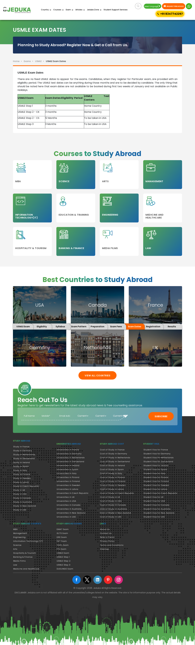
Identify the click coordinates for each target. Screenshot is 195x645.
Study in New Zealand (24, 506)
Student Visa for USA (154, 501)
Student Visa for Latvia (155, 489)
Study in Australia (22, 502)
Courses (57, 9)
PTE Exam (61, 549)
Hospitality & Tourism (24, 553)
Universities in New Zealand (71, 513)
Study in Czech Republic (26, 486)
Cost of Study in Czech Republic (117, 493)
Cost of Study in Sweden (113, 485)
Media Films (19, 561)
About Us (105, 529)
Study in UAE (19, 510)
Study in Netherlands (24, 454)
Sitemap (104, 549)
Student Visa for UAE (154, 517)
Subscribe (161, 416)
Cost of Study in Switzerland (115, 461)
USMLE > (40, 61)
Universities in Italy (67, 473)
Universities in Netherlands (71, 457)
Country (45, 9)
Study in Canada (22, 498)
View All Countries (97, 375)
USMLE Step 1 (63, 557)
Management (20, 533)
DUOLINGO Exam (65, 569)
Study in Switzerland (24, 458)
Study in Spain (21, 466)
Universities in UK (66, 497)
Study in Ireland (21, 462)
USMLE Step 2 (64, 561)
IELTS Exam (62, 533)
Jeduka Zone (93, 9)
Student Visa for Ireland (156, 465)
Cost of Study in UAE (110, 517)
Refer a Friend (107, 537)
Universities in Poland (68, 477)
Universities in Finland (68, 481)
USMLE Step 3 (63, 565)
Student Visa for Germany (157, 453)
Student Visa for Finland (156, 481)
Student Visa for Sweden (156, 485)
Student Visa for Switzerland (158, 461)
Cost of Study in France (112, 449)
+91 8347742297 (171, 14)
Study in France (21, 446)
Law (15, 565)
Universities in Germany (69, 453)
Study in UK (19, 490)
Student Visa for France (156, 449)
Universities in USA (66, 501)
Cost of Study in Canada (113, 505)
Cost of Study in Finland (112, 481)
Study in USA (20, 494)
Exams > (29, 61)
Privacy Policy (107, 541)
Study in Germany (22, 450)
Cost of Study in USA (111, 501)
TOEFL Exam (63, 545)
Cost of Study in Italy (111, 473)
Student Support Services (116, 9)
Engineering (19, 537)
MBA (15, 529)
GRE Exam (62, 537)
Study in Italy (20, 470)
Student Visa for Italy (155, 473)
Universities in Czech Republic (73, 493)
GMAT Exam (63, 529)
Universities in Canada (68, 505)
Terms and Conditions (112, 545)
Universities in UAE (66, 517)
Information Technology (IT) (28, 541)
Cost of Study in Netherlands (115, 457)
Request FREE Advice (175, 6)
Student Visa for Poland (156, 477)
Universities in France (68, 449)
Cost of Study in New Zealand (115, 513)
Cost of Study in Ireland (112, 465)
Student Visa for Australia (157, 509)
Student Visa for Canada (156, 505)
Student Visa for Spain (155, 469)
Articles (78, 9)
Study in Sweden (22, 478)
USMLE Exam (63, 553)
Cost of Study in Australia (113, 509)
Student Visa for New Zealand (159, 513)
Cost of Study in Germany (113, 453)
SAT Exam (62, 541)
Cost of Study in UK (110, 497)
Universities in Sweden (68, 485)
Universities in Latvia (67, 489)
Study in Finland (21, 474)
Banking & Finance (23, 557)
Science (17, 545)
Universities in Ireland (68, 465)
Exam (68, 9)
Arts (15, 549)
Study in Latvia (21, 482)
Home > (18, 61)
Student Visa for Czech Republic (160, 493)
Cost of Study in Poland (112, 477)
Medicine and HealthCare (26, 569)
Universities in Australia (69, 509)
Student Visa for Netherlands (159, 457)
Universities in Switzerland (70, 461)
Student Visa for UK (154, 497)
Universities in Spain (67, 469)
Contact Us (106, 533)
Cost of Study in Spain (112, 469)
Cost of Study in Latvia (112, 489)
